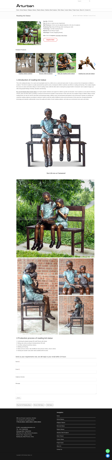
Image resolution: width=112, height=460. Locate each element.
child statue (49, 405)
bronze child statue (39, 405)
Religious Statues (32, 10)
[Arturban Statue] (25, 6)
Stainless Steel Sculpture (51, 10)
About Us (82, 10)
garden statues (29, 421)
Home (17, 10)
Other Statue (61, 10)
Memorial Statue (61, 426)
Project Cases (76, 10)
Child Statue (58, 35)
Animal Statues (23, 10)
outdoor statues (37, 421)
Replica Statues (40, 10)
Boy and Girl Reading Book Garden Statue (26, 91)
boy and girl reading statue (24, 405)
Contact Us (87, 10)
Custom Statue (68, 10)
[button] (95, 64)
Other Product (64, 35)
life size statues (21, 421)
